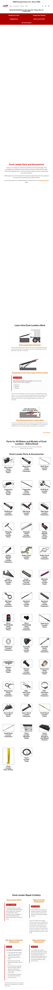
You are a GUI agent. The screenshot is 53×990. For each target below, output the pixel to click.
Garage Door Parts (13, 15)
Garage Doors (14, 19)
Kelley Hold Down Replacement (38, 941)
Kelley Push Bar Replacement (39, 901)
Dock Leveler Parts (39, 19)
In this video (17, 395)
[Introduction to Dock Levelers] (30, 335)
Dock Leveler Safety (14, 900)
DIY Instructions (26, 22)
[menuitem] (26, 6)
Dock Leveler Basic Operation (30, 345)
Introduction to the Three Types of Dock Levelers (30, 373)
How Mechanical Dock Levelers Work (30, 420)
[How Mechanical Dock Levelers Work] (30, 412)
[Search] (42, 6)
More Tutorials (46, 432)
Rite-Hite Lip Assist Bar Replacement (14, 941)
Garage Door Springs (39, 15)
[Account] (45, 6)
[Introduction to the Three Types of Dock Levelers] (30, 363)
